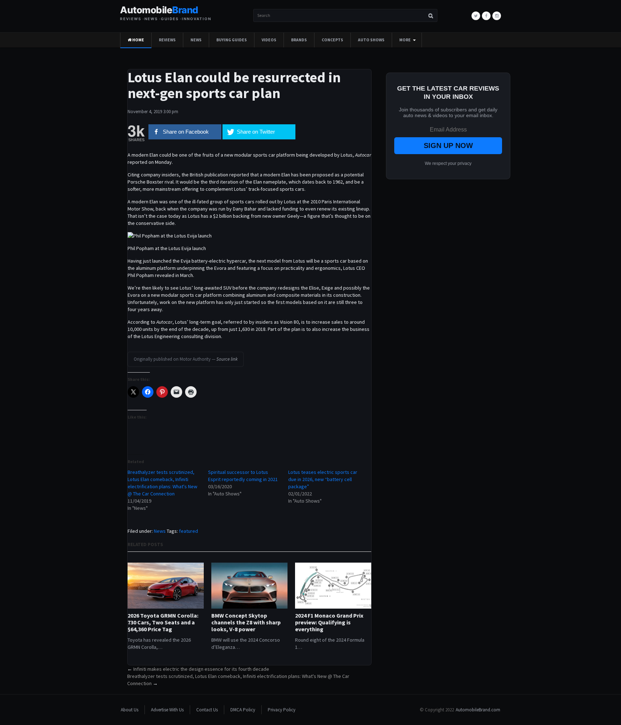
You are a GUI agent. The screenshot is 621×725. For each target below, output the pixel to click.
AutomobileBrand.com (478, 710)
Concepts (332, 39)
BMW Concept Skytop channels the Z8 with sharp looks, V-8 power (246, 622)
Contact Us (207, 710)
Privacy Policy (281, 710)
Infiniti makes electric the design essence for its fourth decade (201, 669)
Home (138, 39)
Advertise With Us (167, 710)
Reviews (167, 39)
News (196, 39)
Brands (299, 39)
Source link (227, 359)
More (405, 39)
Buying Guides (231, 39)
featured (188, 531)
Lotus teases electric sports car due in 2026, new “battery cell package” (322, 479)
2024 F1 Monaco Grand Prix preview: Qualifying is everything (329, 622)
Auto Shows (371, 39)
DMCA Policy (242, 710)
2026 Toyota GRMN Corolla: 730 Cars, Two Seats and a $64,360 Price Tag (163, 622)
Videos (269, 39)
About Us (129, 710)
